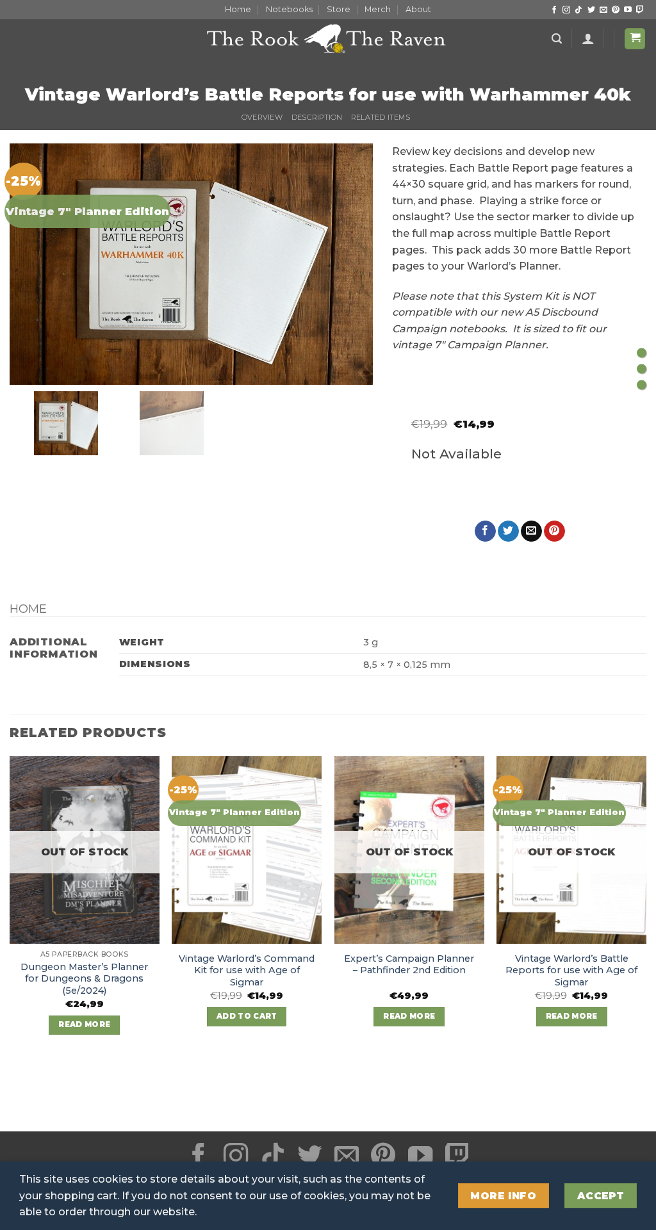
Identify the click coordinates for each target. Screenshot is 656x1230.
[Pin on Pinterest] (554, 531)
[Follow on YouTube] (628, 10)
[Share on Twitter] (508, 531)
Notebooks (289, 9)
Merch (378, 9)
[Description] (641, 369)
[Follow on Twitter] (591, 10)
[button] (557, 38)
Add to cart (247, 1016)
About (418, 9)
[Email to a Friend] (531, 531)
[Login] (588, 38)
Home (238, 9)
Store (338, 9)
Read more (84, 1024)
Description (316, 117)
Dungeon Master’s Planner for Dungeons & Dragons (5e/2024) (84, 978)
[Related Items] (641, 385)
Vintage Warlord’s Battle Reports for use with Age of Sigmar (571, 970)
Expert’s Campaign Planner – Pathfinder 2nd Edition (409, 964)
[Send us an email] (603, 10)
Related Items (380, 117)
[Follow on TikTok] (578, 10)
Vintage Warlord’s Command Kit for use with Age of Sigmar (247, 970)
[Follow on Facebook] (554, 10)
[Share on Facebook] (485, 531)
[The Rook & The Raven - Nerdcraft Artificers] (328, 38)
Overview (262, 117)
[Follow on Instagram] (566, 10)
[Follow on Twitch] (640, 10)
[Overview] (641, 353)
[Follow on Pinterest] (615, 10)
